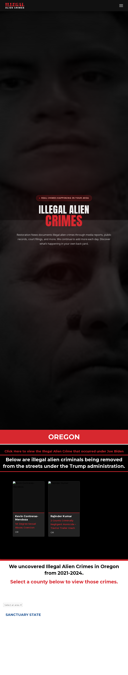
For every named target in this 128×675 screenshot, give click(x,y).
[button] (28, 509)
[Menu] (121, 5)
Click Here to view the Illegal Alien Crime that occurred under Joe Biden (64, 451)
